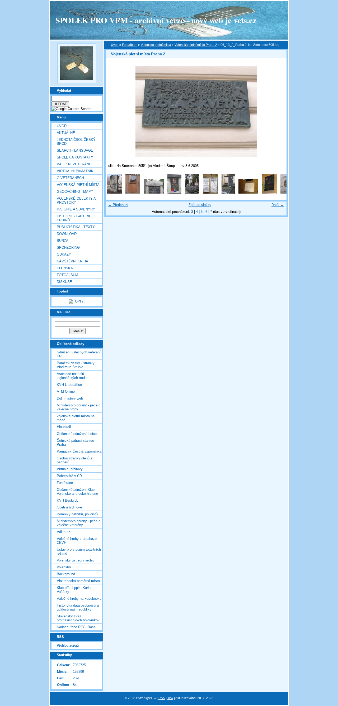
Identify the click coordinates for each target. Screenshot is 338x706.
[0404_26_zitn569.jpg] (132, 192)
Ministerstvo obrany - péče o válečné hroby (78, 407)
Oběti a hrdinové (69, 507)
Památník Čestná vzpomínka (79, 451)
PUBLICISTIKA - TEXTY (76, 227)
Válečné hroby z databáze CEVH (77, 541)
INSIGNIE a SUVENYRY (76, 209)
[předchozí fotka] (114, 111)
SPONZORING (68, 247)
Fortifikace (65, 483)
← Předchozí (118, 205)
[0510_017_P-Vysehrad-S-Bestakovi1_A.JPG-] (192, 192)
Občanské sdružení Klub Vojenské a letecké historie (77, 492)
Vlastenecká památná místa (78, 581)
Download (67, 234)
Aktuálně (66, 133)
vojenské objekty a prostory (76, 200)
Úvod (62, 126)
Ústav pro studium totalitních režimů (79, 551)
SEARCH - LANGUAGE (75, 150)
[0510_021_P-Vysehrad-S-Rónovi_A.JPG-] (269, 192)
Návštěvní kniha (72, 261)
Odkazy (64, 254)
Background (66, 574)
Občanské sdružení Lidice (77, 434)
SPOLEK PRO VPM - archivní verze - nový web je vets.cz (155, 20)
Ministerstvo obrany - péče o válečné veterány (78, 523)
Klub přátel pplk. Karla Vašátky (74, 590)
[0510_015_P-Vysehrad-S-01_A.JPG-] (154, 192)
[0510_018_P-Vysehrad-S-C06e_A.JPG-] (210, 192)
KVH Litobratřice (69, 385)
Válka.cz (63, 532)
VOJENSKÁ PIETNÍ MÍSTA (78, 185)
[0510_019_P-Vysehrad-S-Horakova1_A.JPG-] (228, 192)
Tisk (170, 698)
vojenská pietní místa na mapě (76, 418)
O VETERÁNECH (70, 178)
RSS (161, 698)
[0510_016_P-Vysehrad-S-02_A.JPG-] (174, 192)
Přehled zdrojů (68, 645)
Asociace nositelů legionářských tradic (72, 376)
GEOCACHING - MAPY (75, 192)
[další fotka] (278, 111)
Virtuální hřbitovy (70, 469)
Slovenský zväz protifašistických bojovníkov (78, 618)
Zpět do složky (200, 205)
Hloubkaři (64, 427)
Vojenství (64, 567)
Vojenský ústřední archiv (76, 560)
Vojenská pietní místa (156, 44)
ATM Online (66, 391)
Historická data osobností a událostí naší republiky (78, 607)
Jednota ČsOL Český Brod (76, 142)
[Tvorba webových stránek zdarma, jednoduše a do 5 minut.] (155, 698)
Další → (277, 205)
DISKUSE (64, 282)
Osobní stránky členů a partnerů (74, 460)
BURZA (62, 241)
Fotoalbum (67, 275)
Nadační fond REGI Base (76, 627)
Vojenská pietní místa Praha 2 (196, 44)
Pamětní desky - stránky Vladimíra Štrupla (76, 365)
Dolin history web (70, 398)
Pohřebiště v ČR (69, 476)
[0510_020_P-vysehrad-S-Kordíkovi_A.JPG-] (248, 192)
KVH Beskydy (67, 500)
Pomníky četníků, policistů (77, 514)
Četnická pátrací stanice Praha (75, 442)
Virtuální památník (75, 171)
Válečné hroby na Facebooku (79, 599)
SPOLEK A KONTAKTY (75, 157)
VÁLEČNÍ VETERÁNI (73, 164)
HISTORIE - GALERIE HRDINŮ (74, 218)
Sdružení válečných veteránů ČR (79, 354)
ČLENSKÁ (65, 268)
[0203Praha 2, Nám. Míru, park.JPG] (114, 192)
